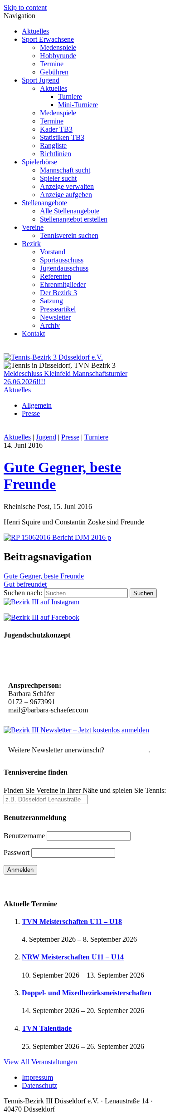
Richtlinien (55, 154)
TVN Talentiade (47, 1028)
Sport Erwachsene (48, 39)
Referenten (55, 276)
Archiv (50, 325)
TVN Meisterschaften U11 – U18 (72, 921)
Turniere (70, 96)
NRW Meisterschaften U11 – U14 (73, 957)
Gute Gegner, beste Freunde (44, 576)
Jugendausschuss (64, 268)
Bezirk (31, 243)
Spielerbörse (39, 162)
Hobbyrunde (58, 55)
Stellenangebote (44, 203)
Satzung (51, 301)
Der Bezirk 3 (58, 293)
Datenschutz (39, 1085)
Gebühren (54, 72)
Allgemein (37, 405)
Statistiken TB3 (62, 137)
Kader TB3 (56, 129)
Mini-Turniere (78, 105)
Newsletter (55, 317)
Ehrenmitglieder (63, 284)
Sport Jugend (40, 80)
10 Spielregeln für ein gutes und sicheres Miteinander (69, 661)
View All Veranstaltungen (40, 1062)
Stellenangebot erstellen (73, 219)
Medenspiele (58, 47)
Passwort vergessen (31, 886)
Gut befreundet (25, 584)
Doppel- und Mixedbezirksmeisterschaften (86, 993)
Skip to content (25, 7)
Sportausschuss (61, 260)
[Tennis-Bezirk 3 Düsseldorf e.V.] (53, 357)
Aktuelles (35, 31)
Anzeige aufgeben (66, 194)
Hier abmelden (127, 750)
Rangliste (53, 145)
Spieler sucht (58, 178)
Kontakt (33, 333)
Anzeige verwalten (67, 186)
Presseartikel (58, 309)
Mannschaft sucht (65, 170)
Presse (31, 413)
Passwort (16, 852)
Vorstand (52, 252)
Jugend (46, 437)
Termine (51, 64)
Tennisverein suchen (69, 235)
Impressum (37, 1077)
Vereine (33, 227)
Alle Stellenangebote (69, 211)
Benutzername (24, 836)
